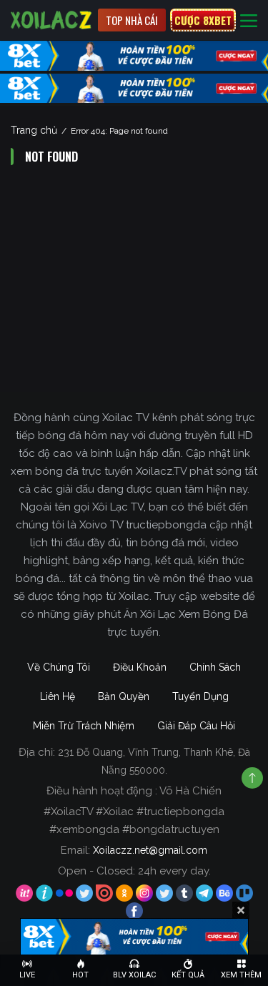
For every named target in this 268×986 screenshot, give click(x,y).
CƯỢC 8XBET (203, 20)
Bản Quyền (123, 696)
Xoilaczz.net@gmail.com (150, 850)
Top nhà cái (132, 20)
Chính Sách (215, 667)
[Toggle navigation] (248, 20)
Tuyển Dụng (200, 696)
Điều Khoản (140, 667)
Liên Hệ (57, 696)
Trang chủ (34, 130)
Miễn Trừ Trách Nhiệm (83, 725)
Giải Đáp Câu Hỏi (196, 725)
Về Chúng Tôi (58, 667)
